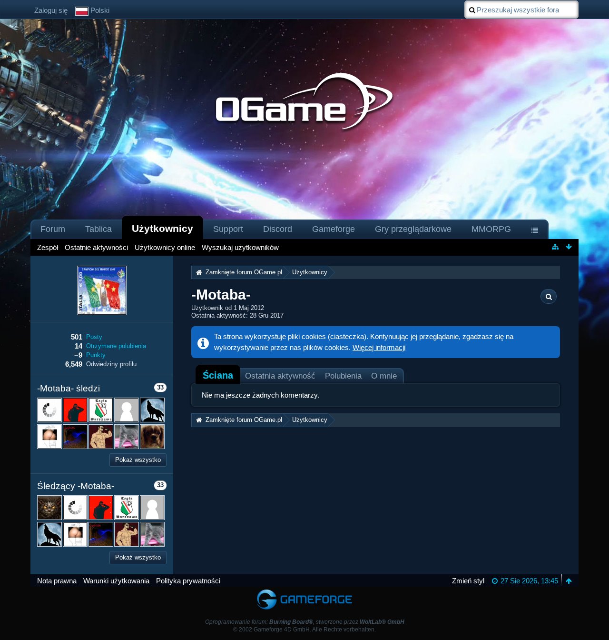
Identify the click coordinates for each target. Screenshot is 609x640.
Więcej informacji (379, 347)
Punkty (96, 355)
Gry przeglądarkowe (413, 229)
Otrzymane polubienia (116, 346)
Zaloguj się (51, 10)
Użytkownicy (162, 228)
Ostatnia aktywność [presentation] (280, 375)
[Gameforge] (304, 591)
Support (228, 229)
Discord (277, 229)
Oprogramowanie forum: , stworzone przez (304, 622)
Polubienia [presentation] (343, 375)
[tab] (218, 375)
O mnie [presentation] (384, 375)
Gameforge (333, 229)
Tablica (98, 229)
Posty (94, 336)
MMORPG (491, 229)
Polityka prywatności (188, 581)
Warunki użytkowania (116, 581)
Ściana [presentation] (218, 375)
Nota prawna (57, 581)
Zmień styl (468, 581)
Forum (52, 229)
